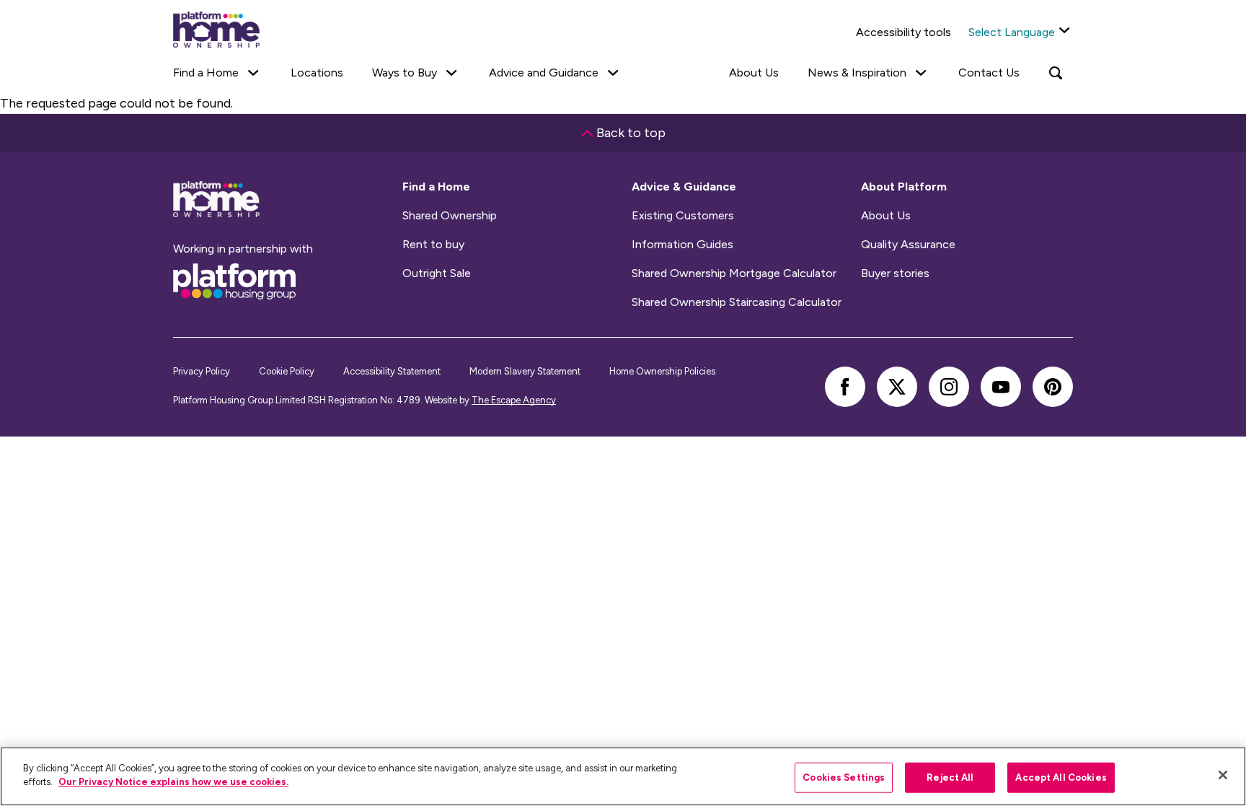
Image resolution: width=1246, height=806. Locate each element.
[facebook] (845, 387)
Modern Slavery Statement (524, 371)
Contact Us (989, 72)
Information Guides (682, 244)
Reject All (950, 777)
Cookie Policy (286, 371)
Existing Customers (683, 216)
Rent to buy (433, 244)
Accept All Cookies (1060, 777)
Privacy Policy (201, 371)
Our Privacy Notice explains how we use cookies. (173, 781)
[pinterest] (1053, 387)
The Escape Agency (514, 400)
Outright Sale (436, 273)
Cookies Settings (844, 777)
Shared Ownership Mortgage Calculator (734, 273)
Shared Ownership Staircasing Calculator (736, 302)
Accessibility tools (903, 32)
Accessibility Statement (392, 371)
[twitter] (897, 387)
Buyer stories (895, 273)
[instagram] (949, 387)
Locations (317, 72)
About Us (754, 72)
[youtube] (1001, 387)
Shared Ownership (449, 216)
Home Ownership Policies (662, 371)
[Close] (1223, 775)
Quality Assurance (908, 244)
